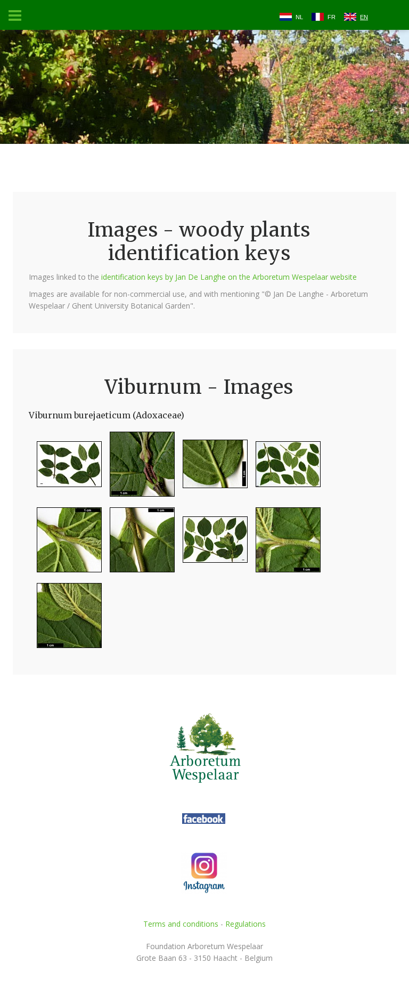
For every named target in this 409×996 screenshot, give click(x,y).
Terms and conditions (180, 924)
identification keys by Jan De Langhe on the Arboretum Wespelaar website (229, 277)
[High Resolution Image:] (65, 469)
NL (299, 17)
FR (332, 17)
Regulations (245, 924)
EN (364, 17)
